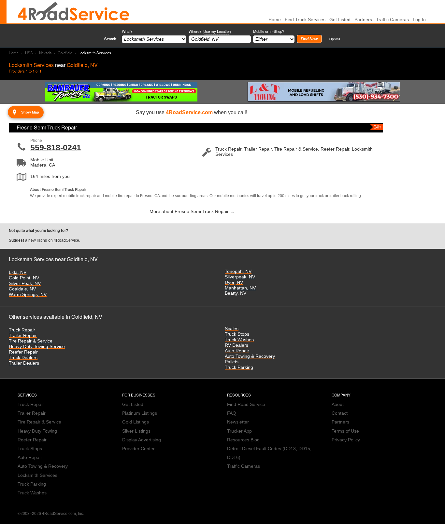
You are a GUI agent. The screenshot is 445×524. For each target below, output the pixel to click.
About (338, 404)
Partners (363, 19)
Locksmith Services (37, 475)
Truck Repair (22, 330)
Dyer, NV (234, 282)
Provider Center (138, 448)
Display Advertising (141, 439)
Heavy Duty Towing (37, 431)
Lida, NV (17, 272)
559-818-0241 (55, 147)
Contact (340, 413)
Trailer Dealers (24, 363)
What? (127, 31)
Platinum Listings (139, 413)
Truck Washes (239, 339)
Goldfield (65, 52)
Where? (210, 31)
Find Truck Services (305, 19)
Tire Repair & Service (30, 341)
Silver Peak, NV (25, 283)
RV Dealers (236, 345)
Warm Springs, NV (28, 294)
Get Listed (340, 19)
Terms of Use (345, 431)
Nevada (45, 52)
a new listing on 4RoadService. (44, 240)
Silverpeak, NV (240, 277)
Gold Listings (135, 422)
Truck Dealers (23, 357)
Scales (231, 328)
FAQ (231, 413)
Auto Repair (237, 350)
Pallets (231, 361)
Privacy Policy (346, 439)
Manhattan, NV (240, 288)
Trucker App (239, 431)
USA (29, 52)
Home (14, 52)
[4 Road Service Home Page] (73, 11)
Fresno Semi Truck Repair (47, 127)
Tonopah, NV (238, 271)
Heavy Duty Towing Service (37, 346)
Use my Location (217, 31)
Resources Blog (243, 439)
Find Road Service (246, 404)
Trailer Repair (23, 335)
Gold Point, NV (24, 277)
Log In (419, 19)
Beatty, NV (235, 293)
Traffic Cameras (392, 19)
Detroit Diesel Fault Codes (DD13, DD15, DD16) (269, 453)
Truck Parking (239, 367)
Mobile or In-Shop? (268, 31)
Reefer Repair (23, 352)
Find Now (309, 39)
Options (334, 39)
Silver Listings (136, 431)
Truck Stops (237, 334)
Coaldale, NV (22, 289)
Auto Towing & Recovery (250, 356)
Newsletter (238, 422)
